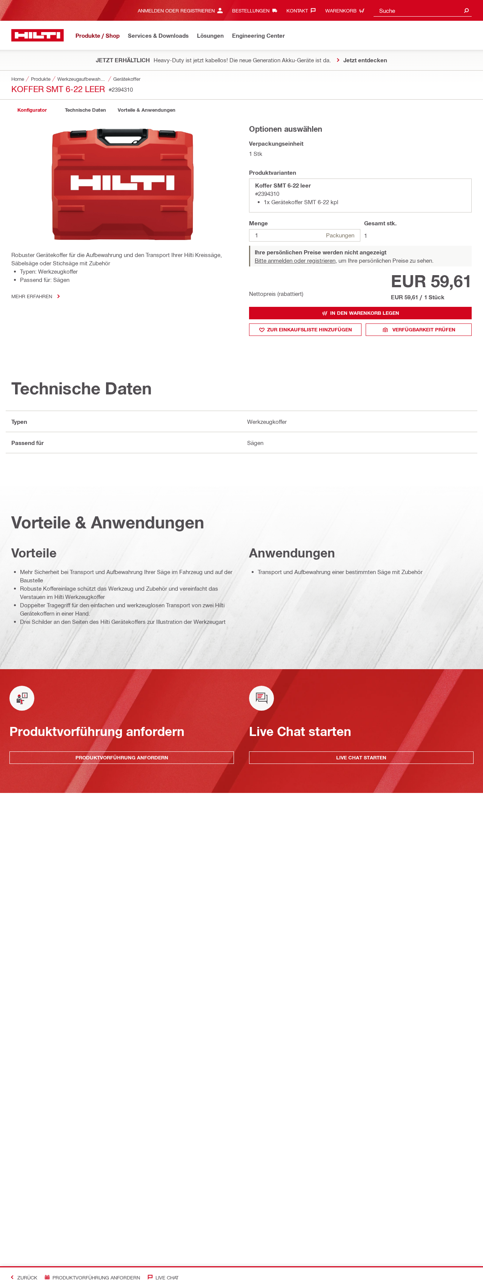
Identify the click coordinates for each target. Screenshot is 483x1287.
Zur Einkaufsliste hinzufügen (309, 329)
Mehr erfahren (31, 296)
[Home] (37, 35)
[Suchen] (466, 10)
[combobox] (423, 10)
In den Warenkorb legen (364, 313)
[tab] (32, 110)
